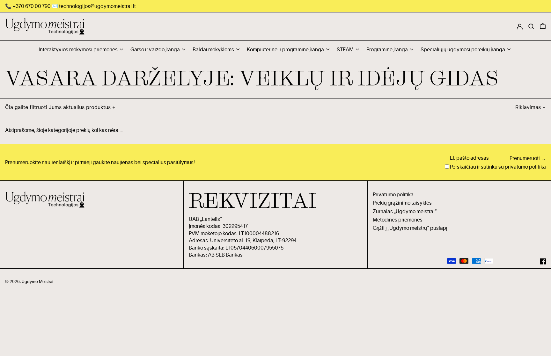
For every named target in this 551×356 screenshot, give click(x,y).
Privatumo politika (393, 194)
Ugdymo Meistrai (37, 281)
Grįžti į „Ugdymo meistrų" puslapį (410, 228)
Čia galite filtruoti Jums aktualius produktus (58, 107)
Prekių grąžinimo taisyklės (402, 203)
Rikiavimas (528, 107)
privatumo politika (525, 166)
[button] (543, 26)
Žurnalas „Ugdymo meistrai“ (405, 211)
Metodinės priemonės (397, 219)
